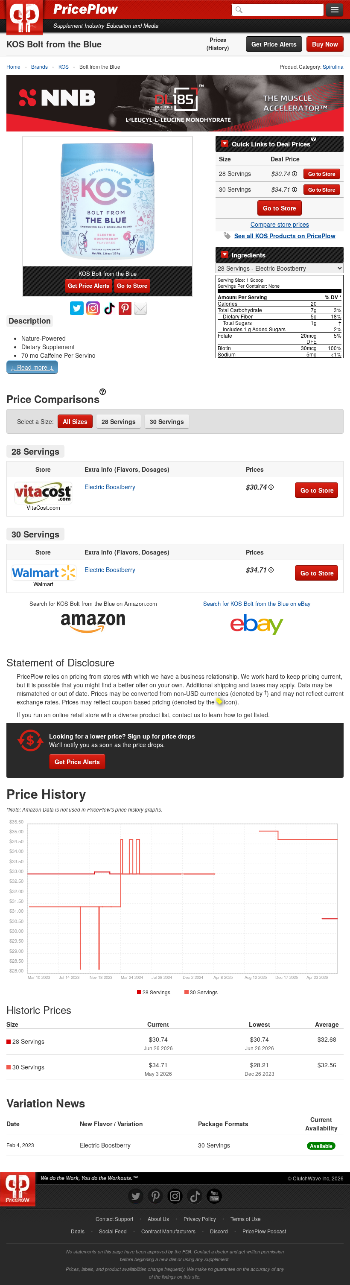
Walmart (43, 584)
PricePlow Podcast (264, 1231)
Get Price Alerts (274, 44)
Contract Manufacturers (168, 1231)
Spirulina (333, 66)
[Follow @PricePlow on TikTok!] (194, 1196)
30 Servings (167, 421)
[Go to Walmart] (43, 572)
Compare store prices (280, 224)
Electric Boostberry (110, 486)
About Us (158, 1218)
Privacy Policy (200, 1218)
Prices (218, 40)
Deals (78, 1231)
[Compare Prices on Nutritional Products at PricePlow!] (19, 1187)
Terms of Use (245, 1218)
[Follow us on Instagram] (175, 1196)
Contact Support (114, 1218)
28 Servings (119, 421)
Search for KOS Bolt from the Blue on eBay (257, 603)
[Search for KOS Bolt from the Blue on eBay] (256, 623)
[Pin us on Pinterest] (155, 1196)
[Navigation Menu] (335, 10)
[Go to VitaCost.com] (43, 493)
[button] (175, 369)
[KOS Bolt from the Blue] (107, 201)
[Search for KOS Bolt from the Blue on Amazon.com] (93, 622)
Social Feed (113, 1231)
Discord (219, 1231)
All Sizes (75, 421)
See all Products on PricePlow (284, 235)
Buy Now (325, 44)
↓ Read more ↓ (32, 367)
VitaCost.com (43, 507)
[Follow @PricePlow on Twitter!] (135, 1196)
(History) (218, 48)
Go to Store (321, 174)
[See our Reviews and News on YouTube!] (214, 1196)
